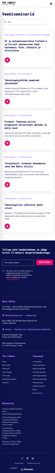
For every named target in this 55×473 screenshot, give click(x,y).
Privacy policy (19, 463)
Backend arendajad (40, 379)
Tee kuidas (6, 376)
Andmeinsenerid (39, 386)
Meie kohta (6, 365)
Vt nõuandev (37, 362)
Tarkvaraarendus (39, 365)
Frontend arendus (39, 372)
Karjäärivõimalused (9, 379)
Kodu (4, 362)
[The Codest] (8, 4)
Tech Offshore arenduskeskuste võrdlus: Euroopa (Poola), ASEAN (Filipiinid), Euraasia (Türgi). (11, 433)
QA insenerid (37, 393)
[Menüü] (51, 4)
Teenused (5, 369)
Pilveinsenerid (38, 383)
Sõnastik (5, 383)
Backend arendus (39, 369)
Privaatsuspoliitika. (12, 279)
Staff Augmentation (40, 376)
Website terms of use (33, 463)
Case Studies (7, 372)
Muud (35, 390)
